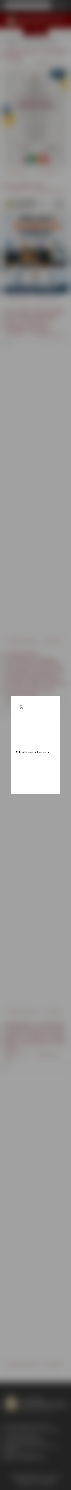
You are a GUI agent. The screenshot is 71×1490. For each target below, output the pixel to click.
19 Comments (52, 1011)
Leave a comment (46, 172)
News (33, 640)
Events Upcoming (18, 172)
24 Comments (52, 1364)
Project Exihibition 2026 (23, 185)
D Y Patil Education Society (47, 63)
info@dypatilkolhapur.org (28, 1454)
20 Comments (52, 640)
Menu (39, 32)
